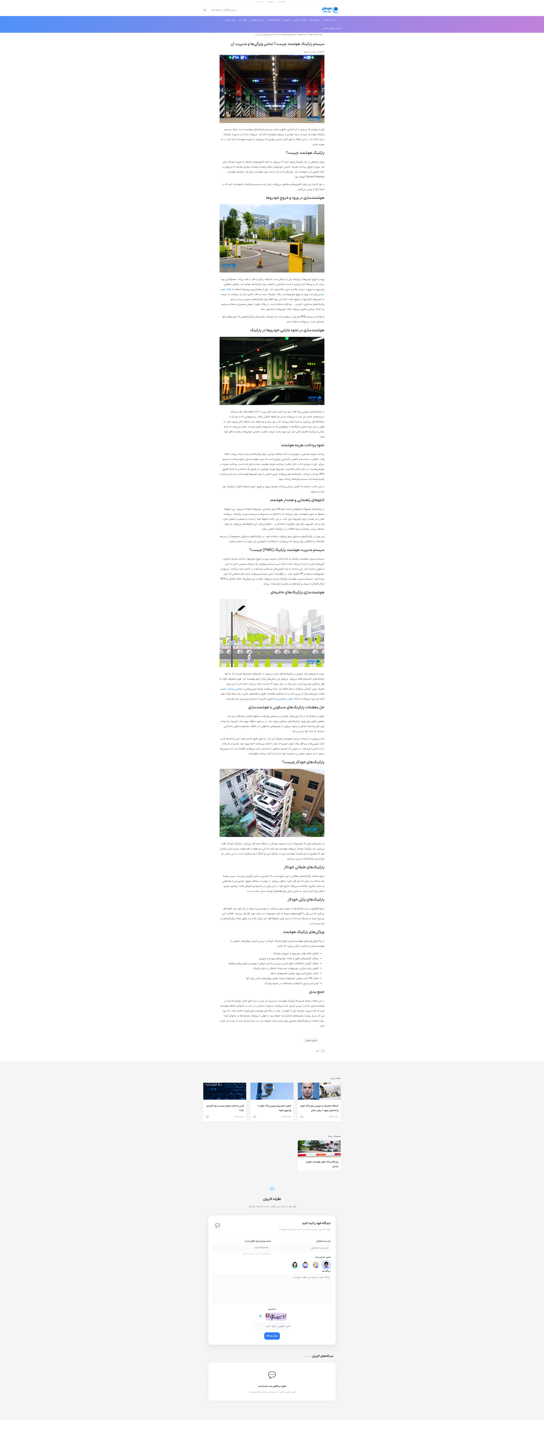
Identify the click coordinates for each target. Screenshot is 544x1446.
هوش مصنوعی (285, 699)
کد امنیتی (272, 1309)
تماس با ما (260, 2)
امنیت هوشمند (329, 20)
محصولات (271, 2)
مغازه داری (243, 20)
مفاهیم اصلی (314, 20)
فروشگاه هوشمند (273, 20)
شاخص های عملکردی (332, 28)
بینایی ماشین (311, 1040)
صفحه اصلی (281, 2)
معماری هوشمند (257, 20)
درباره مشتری (230, 20)
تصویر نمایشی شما (323, 1257)
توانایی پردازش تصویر (231, 689)
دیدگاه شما (326, 1271)
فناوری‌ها (286, 20)
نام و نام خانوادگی (323, 1241)
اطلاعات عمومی (299, 20)
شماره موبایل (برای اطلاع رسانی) (258, 1241)
